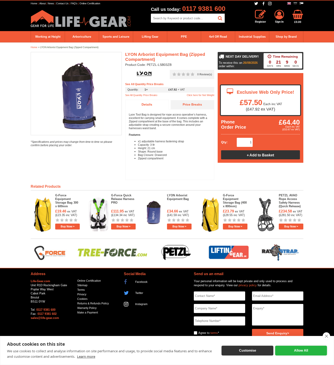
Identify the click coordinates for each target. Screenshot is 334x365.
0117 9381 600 (203, 8)
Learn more (86, 356)
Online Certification (90, 3)
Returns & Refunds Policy (93, 303)
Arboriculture (81, 36)
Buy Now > (68, 226)
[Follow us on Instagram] (270, 3)
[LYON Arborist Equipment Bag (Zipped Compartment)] (76, 94)
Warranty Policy (87, 308)
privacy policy (248, 285)
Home (34, 3)
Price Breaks (192, 104)
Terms (81, 289)
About (42, 3)
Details (147, 104)
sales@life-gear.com (45, 318)
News (51, 3)
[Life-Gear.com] (81, 26)
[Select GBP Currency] (289, 3)
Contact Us (62, 3)
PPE (184, 36)
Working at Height (47, 36)
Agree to (203, 333)
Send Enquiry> (277, 333)
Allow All (301, 350)
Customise (247, 350)
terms (214, 333)
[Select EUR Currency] (295, 3)
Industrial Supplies (252, 36)
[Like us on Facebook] (263, 4)
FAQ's (74, 3)
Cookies (82, 299)
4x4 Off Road (218, 36)
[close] (326, 336)
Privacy (81, 294)
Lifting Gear (150, 36)
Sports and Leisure (115, 36)
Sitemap (82, 285)
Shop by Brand (286, 36)
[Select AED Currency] (301, 3)
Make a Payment (87, 312)
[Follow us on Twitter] (256, 3)
